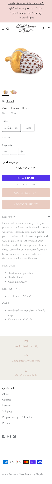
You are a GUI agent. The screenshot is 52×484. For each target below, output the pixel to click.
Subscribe (26, 463)
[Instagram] (26, 475)
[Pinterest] (30, 475)
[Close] (46, 427)
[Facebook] (22, 475)
